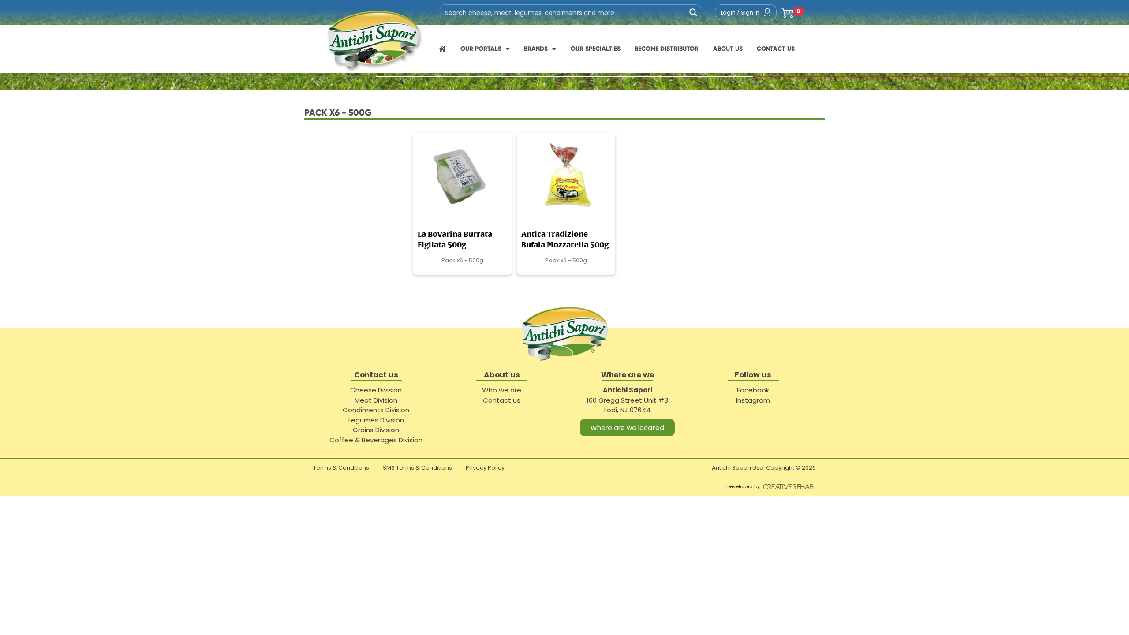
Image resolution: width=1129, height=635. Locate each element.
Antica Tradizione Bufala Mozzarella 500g (565, 240)
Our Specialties (596, 48)
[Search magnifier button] (693, 12)
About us (728, 48)
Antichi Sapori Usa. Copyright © (764, 467)
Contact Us (776, 48)
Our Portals (480, 48)
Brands (536, 48)
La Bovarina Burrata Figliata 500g (455, 240)
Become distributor (667, 48)
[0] (787, 12)
